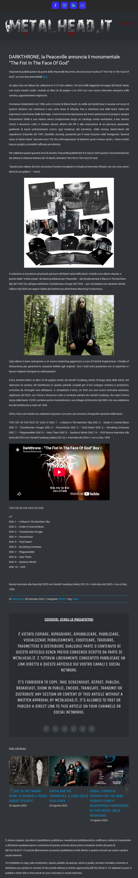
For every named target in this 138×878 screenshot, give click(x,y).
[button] (11, 784)
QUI (45, 76)
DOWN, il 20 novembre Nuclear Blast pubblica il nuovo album (28, 796)
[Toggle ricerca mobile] (123, 23)
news (76, 599)
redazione (17, 599)
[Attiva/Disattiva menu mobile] (131, 23)
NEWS (61, 599)
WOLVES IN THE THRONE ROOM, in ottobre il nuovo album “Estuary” (109, 796)
